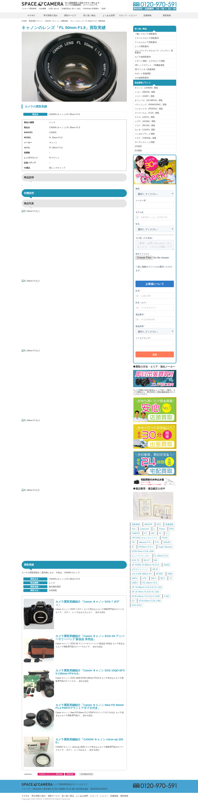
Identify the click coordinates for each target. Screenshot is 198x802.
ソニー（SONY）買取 (145, 96)
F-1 (167, 533)
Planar (162, 529)
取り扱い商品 (89, 15)
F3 (160, 533)
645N (170, 574)
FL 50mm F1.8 (86, 774)
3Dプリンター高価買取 (145, 69)
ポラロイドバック (140, 569)
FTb (157, 542)
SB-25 (155, 569)
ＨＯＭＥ (31, 15)
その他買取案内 (142, 78)
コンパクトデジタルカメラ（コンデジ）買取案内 (154, 51)
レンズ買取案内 (142, 46)
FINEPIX (136, 533)
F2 (145, 533)
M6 (155, 560)
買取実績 (167, 15)
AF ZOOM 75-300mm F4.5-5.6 (145, 565)
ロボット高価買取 (143, 73)
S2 (133, 601)
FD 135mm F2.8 (149, 583)
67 (133, 547)
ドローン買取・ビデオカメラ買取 (150, 61)
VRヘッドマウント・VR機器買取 (149, 65)
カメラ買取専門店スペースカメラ (42, 4)
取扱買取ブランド (36, 21)
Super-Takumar (165, 547)
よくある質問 (109, 15)
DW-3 (153, 578)
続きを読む (101, 612)
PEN (171, 529)
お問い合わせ (54, 8)
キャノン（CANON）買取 (146, 88)
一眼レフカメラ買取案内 (146, 34)
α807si (135, 578)
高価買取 (169, 524)
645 (152, 533)
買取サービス (70, 15)
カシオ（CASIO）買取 (145, 129)
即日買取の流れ (51, 15)
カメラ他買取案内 (143, 57)
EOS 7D (135, 560)
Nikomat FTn (145, 542)
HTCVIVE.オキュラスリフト (144, 538)
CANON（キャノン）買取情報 (56, 21)
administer (28, 774)
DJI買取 (138, 150)
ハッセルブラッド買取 (145, 134)
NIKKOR (148, 524)
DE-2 (162, 578)
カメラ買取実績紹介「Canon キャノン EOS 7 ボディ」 (87, 603)
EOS (159, 524)
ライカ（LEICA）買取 (145, 117)
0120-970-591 (153, 6)
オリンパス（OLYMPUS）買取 (149, 100)
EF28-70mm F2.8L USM (143, 551)
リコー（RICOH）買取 (145, 125)
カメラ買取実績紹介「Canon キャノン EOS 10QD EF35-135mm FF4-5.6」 (90, 672)
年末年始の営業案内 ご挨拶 (94, 8)
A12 (133, 529)
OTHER (138, 146)
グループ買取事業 (30, 8)
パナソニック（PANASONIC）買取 (151, 104)
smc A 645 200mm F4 (141, 574)
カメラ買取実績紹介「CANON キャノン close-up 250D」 (89, 741)
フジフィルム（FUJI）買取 (147, 113)
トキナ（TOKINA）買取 (145, 138)
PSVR (164, 538)
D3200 (166, 565)
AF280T (159, 574)
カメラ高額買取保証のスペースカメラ (70, 784)
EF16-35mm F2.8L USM (150, 601)
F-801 (166, 596)
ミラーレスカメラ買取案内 (147, 38)
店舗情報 (147, 15)
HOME (24, 21)
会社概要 (42, 8)
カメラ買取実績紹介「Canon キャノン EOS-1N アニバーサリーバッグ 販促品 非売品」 (90, 638)
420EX (135, 583)
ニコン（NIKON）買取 (145, 92)
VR (133, 542)
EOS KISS (137, 605)
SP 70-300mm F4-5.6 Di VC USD (147, 587)
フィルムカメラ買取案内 (146, 42)
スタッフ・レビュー (128, 15)
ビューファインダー (141, 556)
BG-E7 (147, 560)
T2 (170, 578)
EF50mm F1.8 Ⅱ (146, 547)
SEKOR (166, 542)
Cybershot (144, 529)
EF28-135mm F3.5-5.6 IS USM (146, 596)
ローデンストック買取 (145, 142)
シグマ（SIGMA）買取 (145, 121)
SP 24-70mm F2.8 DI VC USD (145, 592)
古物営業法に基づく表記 (71, 8)
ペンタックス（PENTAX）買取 (149, 109)
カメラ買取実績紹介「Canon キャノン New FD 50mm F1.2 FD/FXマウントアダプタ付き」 (90, 707)
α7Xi (144, 578)
